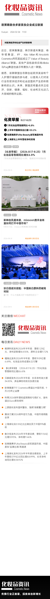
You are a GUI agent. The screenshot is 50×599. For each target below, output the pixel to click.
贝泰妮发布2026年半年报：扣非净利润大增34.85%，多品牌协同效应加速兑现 (26, 379)
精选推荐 (35, 170)
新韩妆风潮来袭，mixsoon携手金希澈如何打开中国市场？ (24, 221)
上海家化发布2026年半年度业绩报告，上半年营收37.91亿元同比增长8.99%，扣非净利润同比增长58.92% (26, 456)
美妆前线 (35, 238)
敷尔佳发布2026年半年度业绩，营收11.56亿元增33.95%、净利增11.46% (26, 435)
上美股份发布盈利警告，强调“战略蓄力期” (25, 407)
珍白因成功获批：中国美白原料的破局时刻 (25, 289)
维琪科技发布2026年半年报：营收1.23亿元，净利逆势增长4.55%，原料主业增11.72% (26, 350)
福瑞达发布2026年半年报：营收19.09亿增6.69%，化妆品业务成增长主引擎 (25, 360)
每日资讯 (28, 170)
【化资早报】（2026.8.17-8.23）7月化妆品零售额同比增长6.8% (25, 153)
